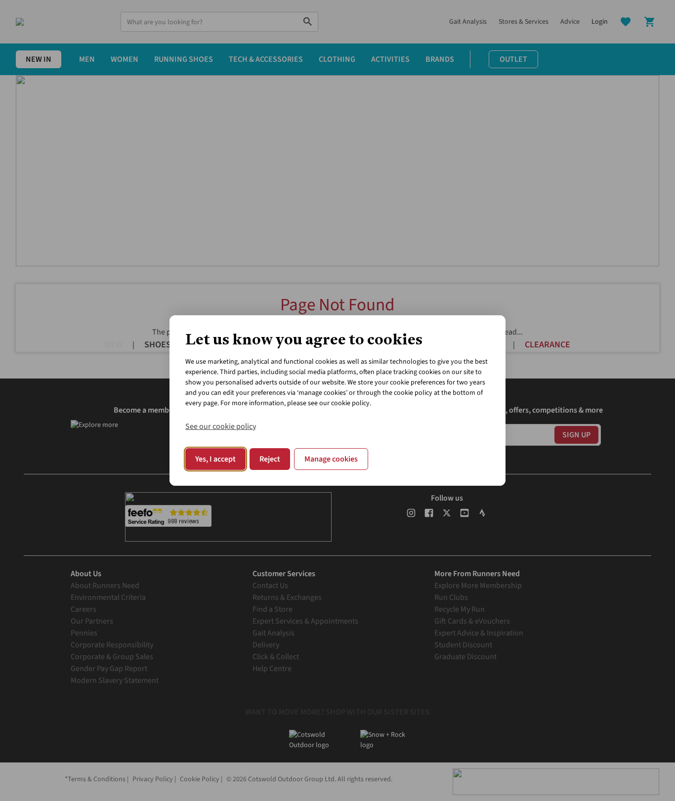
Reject (269, 459)
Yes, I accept (215, 459)
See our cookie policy (220, 426)
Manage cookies (331, 459)
